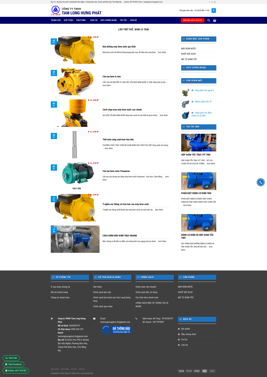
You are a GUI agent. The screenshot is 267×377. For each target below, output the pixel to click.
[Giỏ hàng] (214, 20)
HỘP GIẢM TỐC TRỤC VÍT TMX (196, 154)
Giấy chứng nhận (109, 20)
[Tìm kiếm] (208, 20)
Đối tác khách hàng (59, 292)
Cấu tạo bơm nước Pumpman (116, 171)
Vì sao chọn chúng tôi (60, 286)
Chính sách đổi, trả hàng (146, 292)
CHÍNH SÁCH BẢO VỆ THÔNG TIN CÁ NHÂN (152, 305)
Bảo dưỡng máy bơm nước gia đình (119, 46)
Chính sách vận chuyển (146, 286)
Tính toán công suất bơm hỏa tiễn (118, 139)
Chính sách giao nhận (103, 306)
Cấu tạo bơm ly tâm (112, 76)
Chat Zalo (13, 358)
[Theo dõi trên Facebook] (209, 2)
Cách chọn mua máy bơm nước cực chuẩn (122, 109)
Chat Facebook (15, 364)
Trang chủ (56, 20)
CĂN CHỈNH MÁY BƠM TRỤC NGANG (120, 235)
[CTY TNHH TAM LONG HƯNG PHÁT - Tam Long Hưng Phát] (78, 10)
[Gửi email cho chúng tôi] (215, 2)
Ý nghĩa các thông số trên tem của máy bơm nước (126, 204)
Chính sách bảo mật (102, 292)
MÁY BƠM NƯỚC (188, 48)
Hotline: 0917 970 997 (17, 370)
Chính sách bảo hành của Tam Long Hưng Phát (111, 299)
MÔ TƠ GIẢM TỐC (189, 59)
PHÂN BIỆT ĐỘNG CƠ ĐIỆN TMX (196, 193)
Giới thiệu (68, 20)
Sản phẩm (80, 20)
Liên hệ (133, 20)
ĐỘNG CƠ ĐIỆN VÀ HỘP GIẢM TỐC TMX (197, 236)
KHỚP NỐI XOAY (188, 54)
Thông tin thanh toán (60, 297)
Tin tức (123, 20)
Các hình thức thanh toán (147, 297)
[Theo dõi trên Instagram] (212, 2)
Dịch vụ (93, 20)
